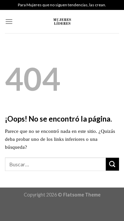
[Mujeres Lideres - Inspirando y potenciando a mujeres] (62, 21)
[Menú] (9, 21)
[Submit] (112, 164)
